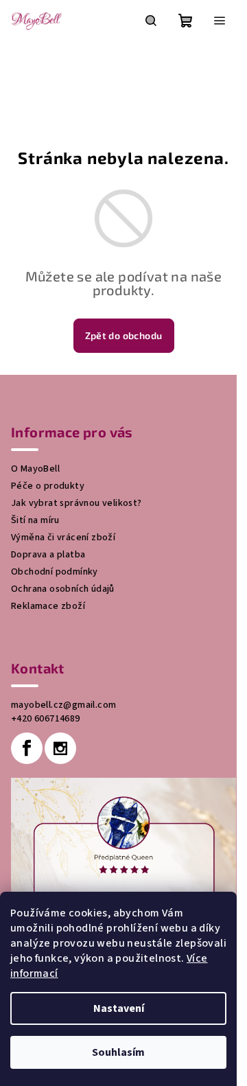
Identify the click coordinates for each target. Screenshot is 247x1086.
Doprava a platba (48, 555)
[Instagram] (60, 748)
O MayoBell (35, 469)
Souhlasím (118, 1052)
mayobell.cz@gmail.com (63, 705)
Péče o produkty (47, 486)
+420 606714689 (45, 719)
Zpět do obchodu (124, 335)
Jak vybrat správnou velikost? (76, 503)
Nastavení (118, 1008)
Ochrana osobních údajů (63, 589)
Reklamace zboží (48, 606)
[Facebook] (27, 748)
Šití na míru (35, 520)
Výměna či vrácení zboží (63, 537)
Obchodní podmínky (54, 572)
